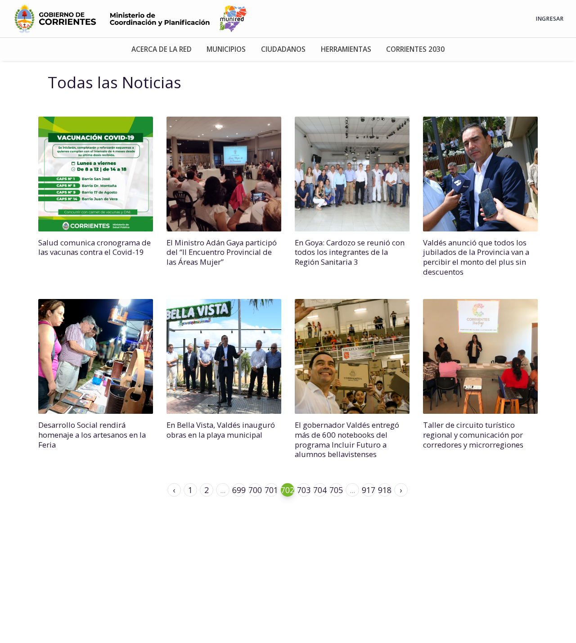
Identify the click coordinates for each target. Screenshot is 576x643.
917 (368, 490)
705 (336, 490)
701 (271, 490)
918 (385, 490)
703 (303, 490)
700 (255, 490)
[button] (161, 49)
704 (320, 490)
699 (239, 490)
